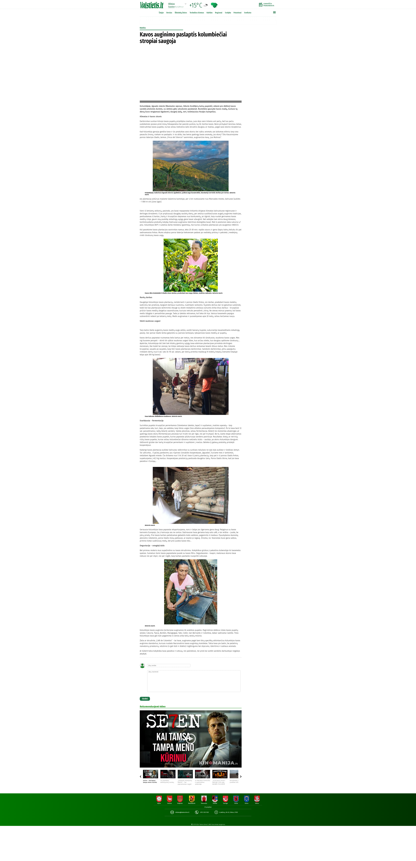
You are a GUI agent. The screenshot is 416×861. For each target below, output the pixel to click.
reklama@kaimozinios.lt (182, 812)
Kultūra (209, 12)
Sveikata (247, 12)
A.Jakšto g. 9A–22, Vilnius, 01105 (228, 812)
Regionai (218, 12)
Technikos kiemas (197, 12)
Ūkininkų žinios (181, 12)
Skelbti (145, 699)
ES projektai (208, 807)
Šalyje (161, 12)
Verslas (169, 12)
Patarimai (237, 12)
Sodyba (228, 12)
